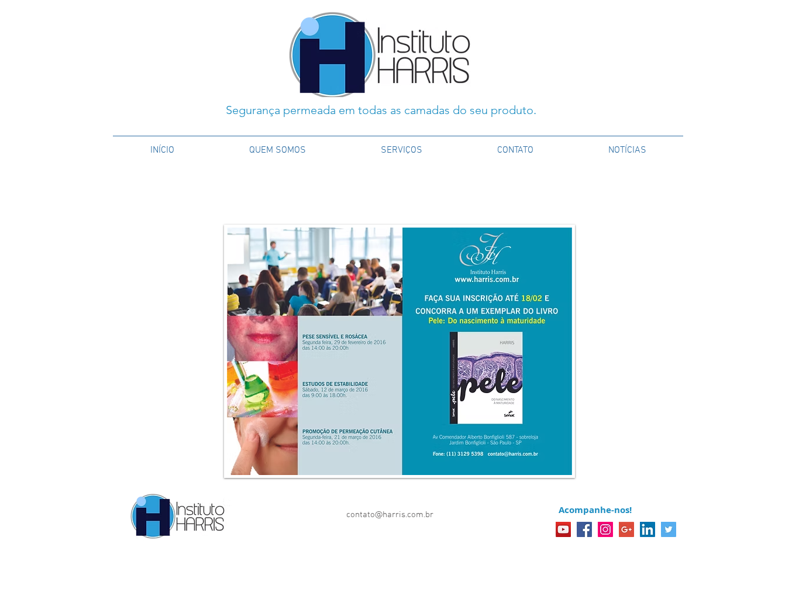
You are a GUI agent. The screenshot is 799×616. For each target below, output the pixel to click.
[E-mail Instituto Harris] (626, 529)
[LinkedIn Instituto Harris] (647, 529)
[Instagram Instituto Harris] (605, 529)
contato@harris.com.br (389, 515)
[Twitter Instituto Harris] (668, 529)
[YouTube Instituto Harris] (563, 529)
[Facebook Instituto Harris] (584, 529)
